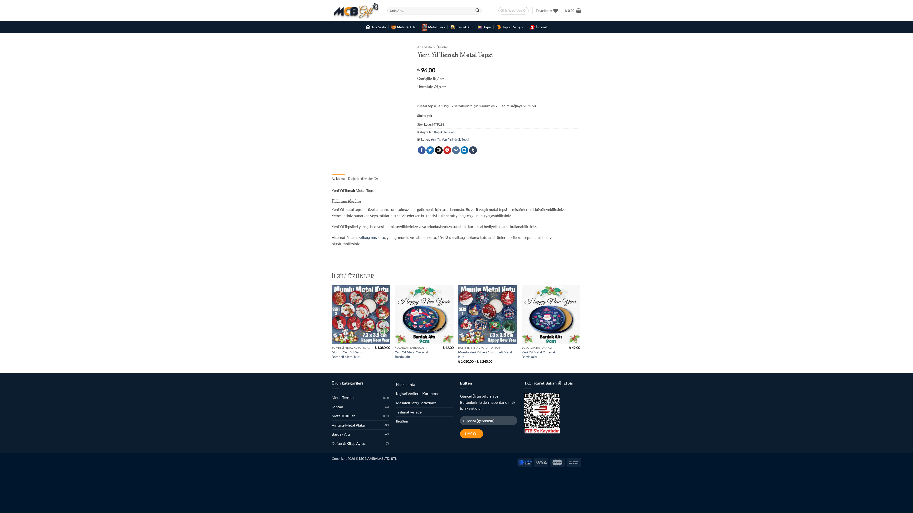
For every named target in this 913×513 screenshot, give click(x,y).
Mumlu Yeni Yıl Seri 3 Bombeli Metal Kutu (347, 354)
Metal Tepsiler (343, 397)
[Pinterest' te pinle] (447, 150)
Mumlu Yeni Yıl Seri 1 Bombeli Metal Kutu (485, 354)
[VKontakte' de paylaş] (456, 150)
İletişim (402, 421)
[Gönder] (477, 11)
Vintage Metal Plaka (348, 425)
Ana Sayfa (379, 27)
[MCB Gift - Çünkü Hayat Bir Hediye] (356, 10)
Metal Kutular (407, 27)
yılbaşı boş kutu (372, 237)
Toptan (337, 406)
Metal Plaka (436, 27)
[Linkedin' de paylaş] (464, 150)
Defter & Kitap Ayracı (349, 443)
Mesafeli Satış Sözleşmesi (416, 402)
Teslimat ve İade (409, 412)
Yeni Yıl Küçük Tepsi (455, 139)
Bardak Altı (464, 27)
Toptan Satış (511, 27)
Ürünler (442, 47)
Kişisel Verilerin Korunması (418, 393)
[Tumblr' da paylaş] (473, 150)
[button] (513, 10)
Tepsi (487, 27)
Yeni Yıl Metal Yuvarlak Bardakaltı (412, 354)
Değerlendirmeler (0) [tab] (363, 178)
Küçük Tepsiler (444, 132)
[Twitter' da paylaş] (430, 150)
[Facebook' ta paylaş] (422, 150)
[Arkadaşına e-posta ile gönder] (439, 150)
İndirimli (541, 27)
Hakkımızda (405, 384)
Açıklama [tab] (338, 178)
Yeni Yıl (435, 139)
